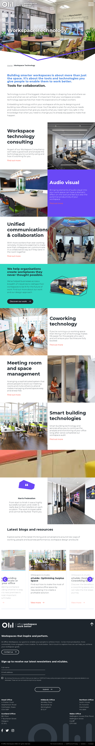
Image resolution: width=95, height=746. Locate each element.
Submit (46, 689)
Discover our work (18, 301)
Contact (91, 744)
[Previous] (5, 579)
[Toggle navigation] (91, 4)
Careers (83, 744)
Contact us (8, 652)
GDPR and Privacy (72, 744)
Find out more (14, 160)
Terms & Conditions (56, 744)
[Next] (89, 579)
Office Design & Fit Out (19, 4)
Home (10, 65)
